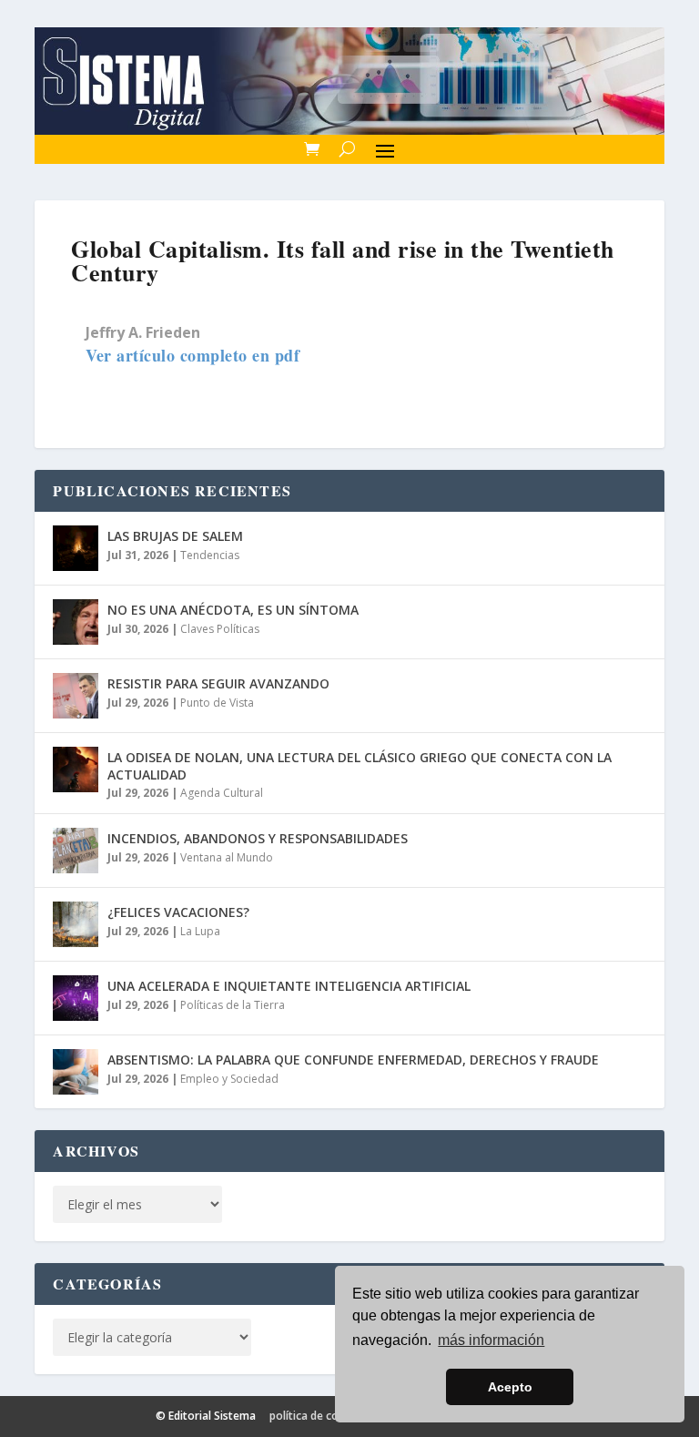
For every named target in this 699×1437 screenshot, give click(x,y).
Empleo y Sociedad (229, 1078)
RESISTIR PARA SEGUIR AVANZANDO (218, 683)
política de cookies (318, 1415)
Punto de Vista (217, 702)
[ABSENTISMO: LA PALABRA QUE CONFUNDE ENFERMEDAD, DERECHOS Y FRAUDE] (75, 1072)
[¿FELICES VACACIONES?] (75, 924)
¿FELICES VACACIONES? (178, 912)
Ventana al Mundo (226, 857)
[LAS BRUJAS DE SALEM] (75, 548)
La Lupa (200, 931)
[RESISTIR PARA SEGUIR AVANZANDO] (75, 695)
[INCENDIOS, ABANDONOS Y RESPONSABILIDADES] (75, 850)
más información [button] (491, 1340)
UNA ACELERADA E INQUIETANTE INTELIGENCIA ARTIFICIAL (289, 985)
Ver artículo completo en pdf (192, 355)
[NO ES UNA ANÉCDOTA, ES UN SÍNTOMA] (75, 622)
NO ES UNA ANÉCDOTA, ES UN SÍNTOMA (233, 609)
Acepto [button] (510, 1387)
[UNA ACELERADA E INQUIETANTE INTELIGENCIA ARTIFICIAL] (75, 998)
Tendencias (209, 555)
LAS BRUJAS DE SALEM (175, 536)
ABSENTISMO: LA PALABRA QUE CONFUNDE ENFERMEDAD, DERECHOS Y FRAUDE (353, 1059)
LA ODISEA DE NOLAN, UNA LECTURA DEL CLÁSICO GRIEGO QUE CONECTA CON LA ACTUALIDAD (359, 765)
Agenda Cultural (221, 792)
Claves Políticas (219, 629)
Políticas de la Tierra (232, 1005)
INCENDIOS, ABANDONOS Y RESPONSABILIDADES (257, 838)
